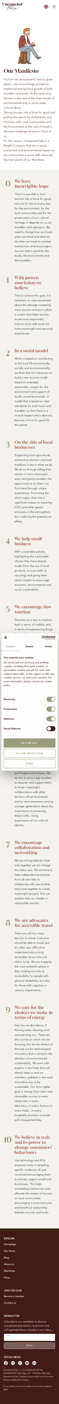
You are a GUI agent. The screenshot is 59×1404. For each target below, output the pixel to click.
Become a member (14, 1296)
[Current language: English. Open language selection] (47, 6)
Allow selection (29, 753)
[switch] (50, 709)
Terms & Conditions (25, 1386)
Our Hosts (9, 1251)
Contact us (10, 1303)
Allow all (29, 743)
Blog (6, 1258)
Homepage (10, 1244)
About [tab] (48, 646)
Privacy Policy (9, 1386)
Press (7, 1278)
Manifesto (9, 1271)
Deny (30, 763)
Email (29, 1346)
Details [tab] (29, 646)
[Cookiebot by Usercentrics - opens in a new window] (42, 638)
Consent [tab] (10, 646)
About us (9, 1264)
